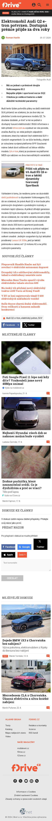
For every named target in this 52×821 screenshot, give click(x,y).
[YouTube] (26, 782)
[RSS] (37, 782)
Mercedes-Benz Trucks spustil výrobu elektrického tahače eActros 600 (22, 281)
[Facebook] (15, 782)
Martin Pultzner (9, 708)
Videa (8, 736)
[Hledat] (39, 5)
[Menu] (47, 5)
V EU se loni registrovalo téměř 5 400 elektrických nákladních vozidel (22, 297)
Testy (7, 725)
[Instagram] (31, 782)
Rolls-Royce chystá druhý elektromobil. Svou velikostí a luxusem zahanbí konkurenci (24, 306)
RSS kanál (33, 733)
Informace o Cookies (26, 792)
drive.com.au (19, 128)
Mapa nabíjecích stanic (15, 733)
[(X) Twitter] (20, 782)
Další (22, 554)
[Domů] (11, 4)
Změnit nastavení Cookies (26, 795)
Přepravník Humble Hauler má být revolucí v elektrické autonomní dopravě (24, 266)
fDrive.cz (21, 752)
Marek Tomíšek (16, 656)
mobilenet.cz (23, 748)
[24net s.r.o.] (26, 813)
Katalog (8, 729)
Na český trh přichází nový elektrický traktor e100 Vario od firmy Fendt (23, 289)
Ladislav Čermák (9, 442)
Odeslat (12, 578)
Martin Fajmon (8, 501)
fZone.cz (21, 755)
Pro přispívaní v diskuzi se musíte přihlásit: (19, 536)
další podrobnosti (9, 197)
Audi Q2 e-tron (13, 318)
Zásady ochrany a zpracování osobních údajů (26, 799)
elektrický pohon (29, 318)
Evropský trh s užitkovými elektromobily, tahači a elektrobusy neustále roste (25, 274)
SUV (40, 318)
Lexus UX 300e (19, 240)
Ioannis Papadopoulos (12, 393)
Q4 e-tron (13, 151)
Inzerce (32, 729)
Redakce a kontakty (38, 725)
